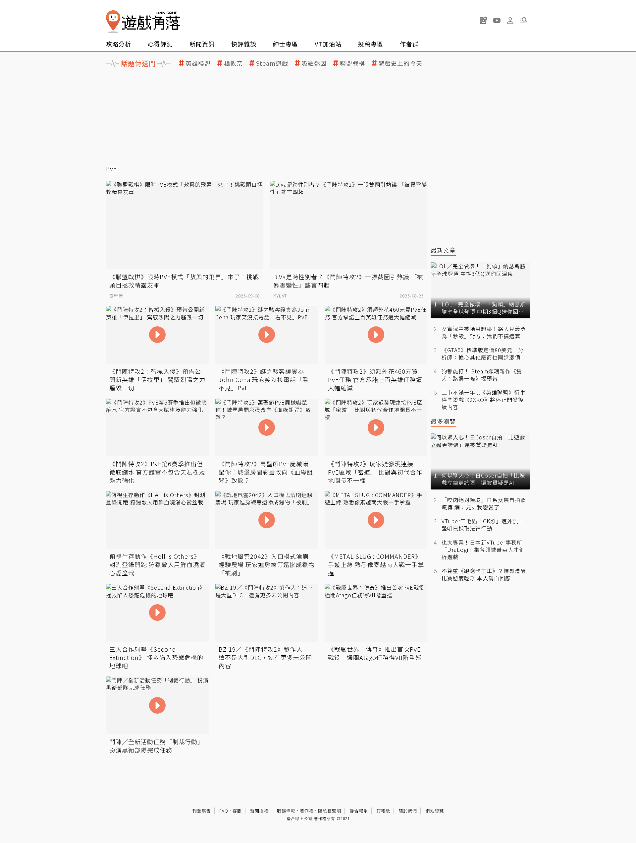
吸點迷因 (314, 63)
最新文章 (443, 250)
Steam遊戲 (272, 63)
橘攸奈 (233, 63)
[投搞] (484, 20)
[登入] (510, 21)
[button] (523, 20)
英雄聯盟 (198, 63)
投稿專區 (370, 43)
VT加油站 (328, 43)
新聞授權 (259, 811)
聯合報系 (358, 811)
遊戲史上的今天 (400, 63)
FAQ (223, 811)
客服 (237, 811)
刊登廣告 (201, 811)
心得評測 (160, 43)
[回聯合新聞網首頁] (113, 21)
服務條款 (286, 811)
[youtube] (497, 20)
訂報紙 (383, 811)
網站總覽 (434, 811)
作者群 (409, 43)
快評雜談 (243, 43)
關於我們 (407, 811)
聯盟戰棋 (352, 63)
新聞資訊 (202, 43)
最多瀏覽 (443, 421)
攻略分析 (118, 43)
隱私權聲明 (329, 811)
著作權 (307, 811)
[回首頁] (143, 21)
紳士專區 (285, 43)
